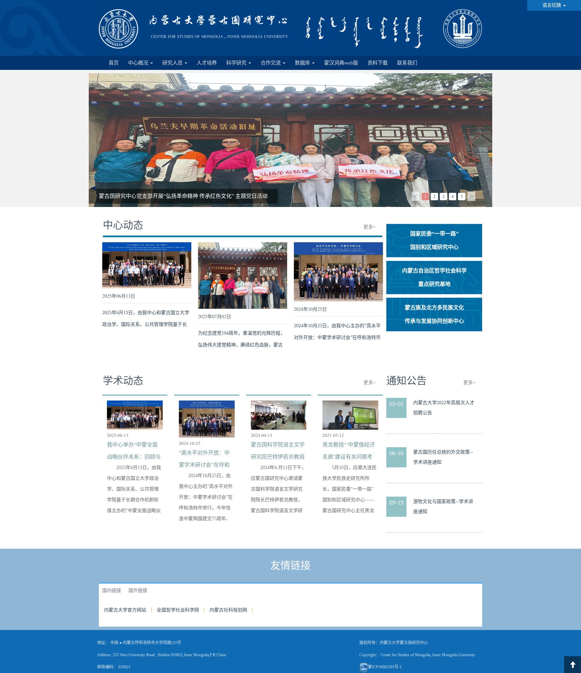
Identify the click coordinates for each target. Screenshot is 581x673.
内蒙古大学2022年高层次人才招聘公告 (443, 407)
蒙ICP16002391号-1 (385, 667)
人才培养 (207, 63)
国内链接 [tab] (111, 590)
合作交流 (271, 63)
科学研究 (237, 63)
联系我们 (407, 63)
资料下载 (377, 63)
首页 (114, 63)
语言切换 (552, 5)
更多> (369, 226)
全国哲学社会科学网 (178, 610)
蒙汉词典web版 (341, 63)
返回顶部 (572, 664)
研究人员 (173, 63)
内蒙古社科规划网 (228, 610)
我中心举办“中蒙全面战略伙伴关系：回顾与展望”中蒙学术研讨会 (134, 452)
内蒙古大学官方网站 (125, 610)
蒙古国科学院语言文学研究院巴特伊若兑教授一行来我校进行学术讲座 (278, 452)
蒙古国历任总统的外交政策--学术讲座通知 (443, 457)
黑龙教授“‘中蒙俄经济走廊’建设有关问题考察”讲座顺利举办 (348, 452)
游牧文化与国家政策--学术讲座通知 (443, 506)
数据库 (303, 63)
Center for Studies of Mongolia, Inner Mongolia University (428, 655)
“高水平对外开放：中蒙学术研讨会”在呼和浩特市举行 (163, 196)
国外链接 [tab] (137, 590)
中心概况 (139, 63)
